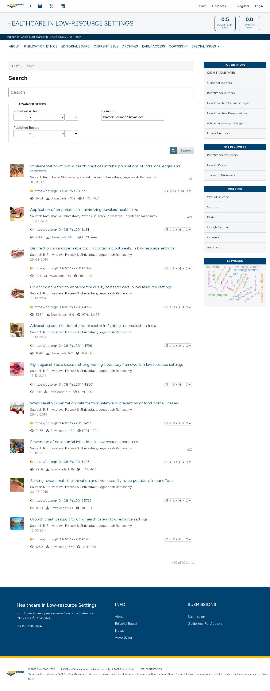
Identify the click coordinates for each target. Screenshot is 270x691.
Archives (130, 46)
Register (243, 6)
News (119, 631)
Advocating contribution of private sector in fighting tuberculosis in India (93, 325)
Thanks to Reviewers (221, 175)
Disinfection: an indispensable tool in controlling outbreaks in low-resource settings (102, 248)
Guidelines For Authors (205, 624)
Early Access (153, 46)
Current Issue (106, 46)
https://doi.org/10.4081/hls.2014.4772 (63, 307)
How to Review (217, 165)
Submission (196, 617)
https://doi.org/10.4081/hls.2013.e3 (60, 191)
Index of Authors (218, 133)
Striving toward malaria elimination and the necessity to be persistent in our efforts (102, 480)
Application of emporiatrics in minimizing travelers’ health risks (84, 209)
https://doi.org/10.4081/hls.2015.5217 (62, 423)
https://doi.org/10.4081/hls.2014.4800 (63, 384)
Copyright (178, 46)
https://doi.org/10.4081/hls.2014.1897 (62, 268)
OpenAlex (213, 237)
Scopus (212, 207)
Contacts (219, 6)
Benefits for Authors (221, 93)
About (14, 46)
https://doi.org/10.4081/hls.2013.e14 (61, 230)
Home (16, 66)
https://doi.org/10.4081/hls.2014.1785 (62, 539)
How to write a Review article (227, 113)
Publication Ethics (40, 46)
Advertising (123, 637)
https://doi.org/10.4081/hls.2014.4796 (63, 346)
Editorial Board (75, 46)
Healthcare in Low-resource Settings (70, 23)
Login (259, 6)
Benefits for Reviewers (222, 155)
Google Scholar (218, 227)
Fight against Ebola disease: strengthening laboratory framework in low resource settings (106, 364)
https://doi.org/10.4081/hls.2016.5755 (62, 501)
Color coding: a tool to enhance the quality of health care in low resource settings (101, 287)
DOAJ (211, 217)
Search (202, 6)
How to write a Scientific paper (228, 103)
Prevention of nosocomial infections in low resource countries (84, 441)
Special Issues (204, 46)
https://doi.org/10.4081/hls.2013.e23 (61, 462)
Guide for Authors (219, 83)
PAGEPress (25, 618)
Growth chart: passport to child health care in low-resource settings (88, 519)
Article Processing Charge (225, 123)
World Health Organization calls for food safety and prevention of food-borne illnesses (104, 403)
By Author (109, 111)
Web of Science (218, 197)
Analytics (213, 247)
